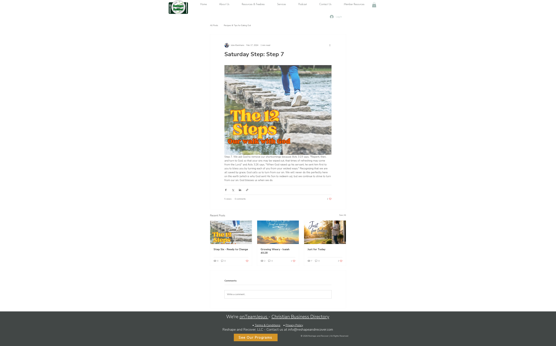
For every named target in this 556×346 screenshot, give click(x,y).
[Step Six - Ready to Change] (231, 232)
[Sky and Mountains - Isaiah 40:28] (278, 232)
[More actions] (330, 45)
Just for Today (316, 249)
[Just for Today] (325, 232)
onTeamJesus (253, 317)
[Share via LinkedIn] (240, 190)
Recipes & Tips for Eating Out (237, 25)
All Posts (214, 25)
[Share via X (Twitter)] (233, 190)
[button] (374, 4)
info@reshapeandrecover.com (310, 329)
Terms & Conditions (267, 325)
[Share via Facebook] (225, 190)
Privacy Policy (294, 325)
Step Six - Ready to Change (231, 249)
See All (342, 215)
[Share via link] (247, 190)
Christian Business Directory (300, 317)
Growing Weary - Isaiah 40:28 (275, 251)
